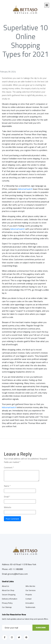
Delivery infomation (9, 598)
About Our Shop (8, 590)
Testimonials (30, 607)
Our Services (31, 590)
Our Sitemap (7, 607)
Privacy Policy (7, 603)
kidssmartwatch (25, 189)
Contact (28, 598)
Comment (9, 467)
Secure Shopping (8, 594)
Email (7, 496)
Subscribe (41, 627)
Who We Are (30, 586)
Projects (29, 594)
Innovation (30, 603)
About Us (5, 586)
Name (7, 486)
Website (7, 507)
